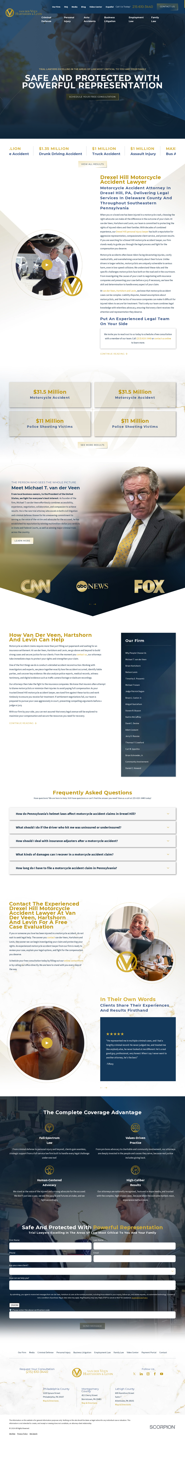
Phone (12, 1252)
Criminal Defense (45, 1352)
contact (51, 937)
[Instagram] (148, 1373)
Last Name (98, 1240)
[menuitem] (12, 1433)
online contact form (73, 960)
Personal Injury (63, 1352)
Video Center (96, 6)
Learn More (22, 540)
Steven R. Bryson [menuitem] (133, 710)
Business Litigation (82, 1352)
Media (74, 6)
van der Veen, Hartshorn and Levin (119, 290)
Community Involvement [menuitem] (137, 761)
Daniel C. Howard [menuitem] (133, 768)
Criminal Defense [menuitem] (46, 19)
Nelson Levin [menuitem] (131, 672)
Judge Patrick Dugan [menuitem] (134, 691)
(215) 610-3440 (143, 338)
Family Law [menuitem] (155, 19)
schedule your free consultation (92, 96)
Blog (83, 6)
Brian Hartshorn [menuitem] (133, 665)
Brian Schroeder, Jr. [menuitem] (134, 755)
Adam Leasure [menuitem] (131, 729)
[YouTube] (161, 1373)
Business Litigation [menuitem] (110, 19)
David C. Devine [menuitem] (132, 723)
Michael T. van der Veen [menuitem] (135, 659)
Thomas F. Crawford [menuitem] (134, 742)
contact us (82, 654)
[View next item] (95, 604)
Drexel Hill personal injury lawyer (132, 231)
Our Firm (56, 6)
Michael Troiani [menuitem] (132, 685)
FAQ (66, 6)
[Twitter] (134, 1373)
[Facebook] (154, 1373)
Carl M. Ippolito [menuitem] (132, 749)
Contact (163, 1352)
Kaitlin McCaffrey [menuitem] (133, 717)
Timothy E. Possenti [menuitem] (134, 678)
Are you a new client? (18, 1265)
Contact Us (167, 6)
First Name (14, 1240)
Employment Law (102, 1352)
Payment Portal (149, 1352)
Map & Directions (51, 1400)
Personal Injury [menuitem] (69, 19)
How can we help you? (19, 1278)
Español (110, 6)
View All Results (92, 164)
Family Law (119, 1352)
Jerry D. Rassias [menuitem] (132, 736)
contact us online (162, 338)
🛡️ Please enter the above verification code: (29, 1310)
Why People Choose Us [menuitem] (135, 653)
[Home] (24, 13)
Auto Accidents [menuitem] (90, 19)
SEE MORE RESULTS (92, 445)
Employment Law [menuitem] (136, 19)
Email (96, 1252)
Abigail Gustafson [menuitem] (133, 704)
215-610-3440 (142, 6)
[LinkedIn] (141, 1373)
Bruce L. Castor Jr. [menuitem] (133, 697)
